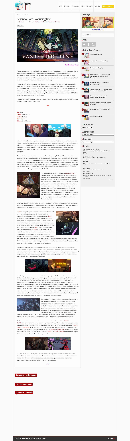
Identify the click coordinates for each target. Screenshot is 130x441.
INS (114, 438)
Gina (34, 229)
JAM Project (20, 323)
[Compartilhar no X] (21, 26)
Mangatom (86, 168)
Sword (49, 216)
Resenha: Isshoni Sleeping (96, 68)
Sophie (19, 211)
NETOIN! (85, 161)
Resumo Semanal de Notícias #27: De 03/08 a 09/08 (94, 157)
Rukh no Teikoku (88, 173)
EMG (66, 321)
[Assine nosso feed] (93, 44)
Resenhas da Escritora (54, 22)
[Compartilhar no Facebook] (23, 26)
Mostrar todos (111, 180)
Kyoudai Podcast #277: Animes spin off (99, 109)
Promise (50, 331)
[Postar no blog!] (20, 26)
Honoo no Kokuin (70, 173)
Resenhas (45, 22)
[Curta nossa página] (88, 44)
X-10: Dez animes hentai (96, 54)
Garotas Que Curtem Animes (91, 149)
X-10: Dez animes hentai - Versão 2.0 (99, 61)
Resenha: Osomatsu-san (96, 116)
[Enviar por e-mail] (18, 26)
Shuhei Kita (26, 327)
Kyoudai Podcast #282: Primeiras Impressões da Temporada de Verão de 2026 (101, 90)
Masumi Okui (60, 329)
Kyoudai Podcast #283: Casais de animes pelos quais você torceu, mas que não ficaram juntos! (100, 76)
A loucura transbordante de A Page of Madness (93, 170)
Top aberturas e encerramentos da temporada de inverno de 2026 (98, 96)
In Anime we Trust (88, 156)
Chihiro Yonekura (59, 331)
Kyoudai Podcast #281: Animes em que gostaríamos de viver (99, 83)
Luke (36, 227)
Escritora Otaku (39, 22)
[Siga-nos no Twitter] (84, 44)
